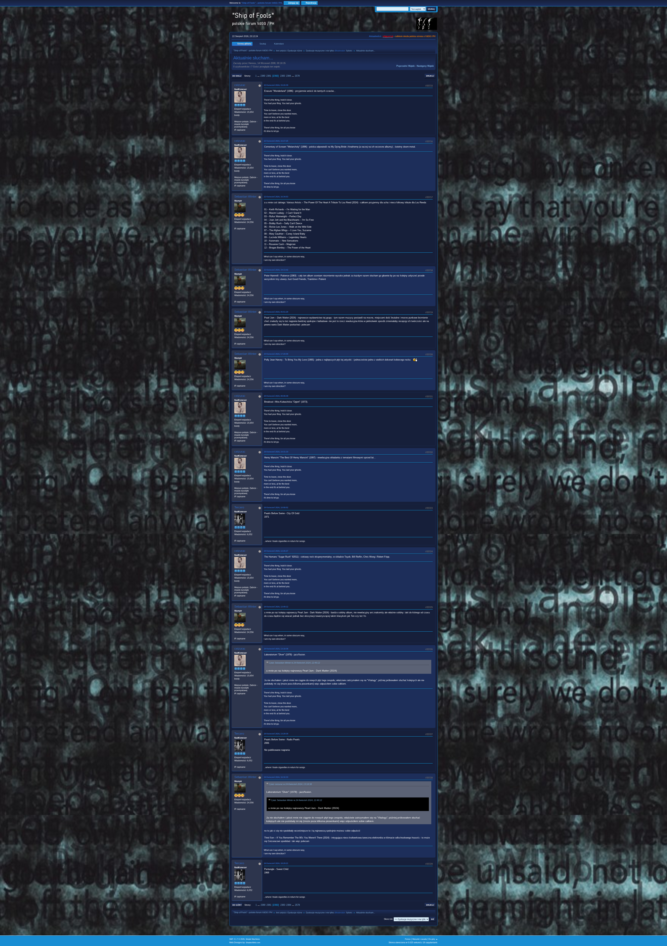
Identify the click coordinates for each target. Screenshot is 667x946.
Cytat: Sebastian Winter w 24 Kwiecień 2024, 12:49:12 (294, 663)
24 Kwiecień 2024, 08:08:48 (276, 396)
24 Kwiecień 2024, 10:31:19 (276, 452)
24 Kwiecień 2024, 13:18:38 (276, 649)
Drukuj (430, 76)
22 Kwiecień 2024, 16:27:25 (276, 141)
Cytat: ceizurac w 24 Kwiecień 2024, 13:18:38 (290, 784)
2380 (262, 76)
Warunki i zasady (419, 939)
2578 (297, 76)
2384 (288, 76)
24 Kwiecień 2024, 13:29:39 (276, 734)
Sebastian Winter (245, 196)
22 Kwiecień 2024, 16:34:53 (276, 197)
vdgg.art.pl (388, 36)
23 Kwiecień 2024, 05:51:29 (276, 312)
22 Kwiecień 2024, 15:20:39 (276, 85)
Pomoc (408, 939)
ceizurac (239, 85)
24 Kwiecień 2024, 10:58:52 (276, 507)
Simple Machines (253, 939)
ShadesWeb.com (253, 942)
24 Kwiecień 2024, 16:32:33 (276, 777)
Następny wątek (425, 66)
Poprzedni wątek (405, 66)
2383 (282, 76)
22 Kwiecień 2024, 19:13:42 (276, 270)
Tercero (239, 507)
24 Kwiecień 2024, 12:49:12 (276, 607)
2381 (268, 76)
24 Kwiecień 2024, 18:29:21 (276, 863)
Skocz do (388, 919)
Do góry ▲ (433, 939)
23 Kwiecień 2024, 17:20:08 (276, 354)
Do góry (237, 905)
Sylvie (349, 51)
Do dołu (236, 76)
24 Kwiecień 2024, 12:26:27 (276, 551)
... (258, 76)
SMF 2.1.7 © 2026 (237, 939)
